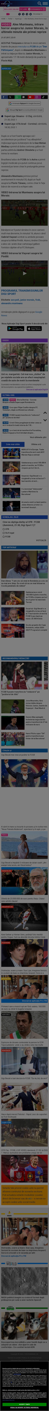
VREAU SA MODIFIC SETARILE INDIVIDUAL (24, 1407)
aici (11, 1382)
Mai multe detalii (17, 1374)
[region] (24, 1386)
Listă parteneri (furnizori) (8, 1400)
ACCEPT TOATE (24, 1404)
